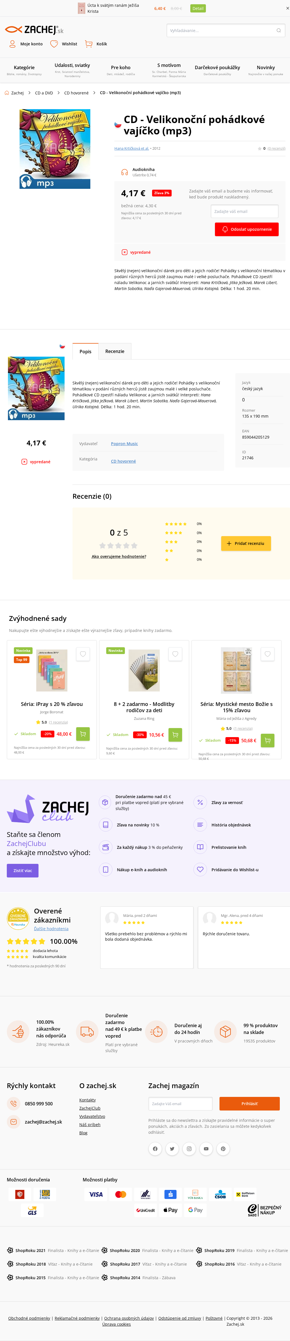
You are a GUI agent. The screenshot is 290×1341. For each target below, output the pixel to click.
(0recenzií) (276, 148)
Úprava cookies (116, 1324)
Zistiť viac (23, 870)
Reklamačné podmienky (77, 1318)
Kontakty (87, 1100)
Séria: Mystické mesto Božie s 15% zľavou (237, 707)
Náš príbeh (90, 1124)
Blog (83, 1132)
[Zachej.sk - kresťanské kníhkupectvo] (34, 30)
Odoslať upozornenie (251, 229)
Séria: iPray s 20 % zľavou (52, 704)
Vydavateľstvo (92, 1116)
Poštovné (214, 1318)
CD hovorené (76, 93)
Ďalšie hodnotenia (51, 928)
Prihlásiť (250, 1103)
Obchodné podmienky (29, 1318)
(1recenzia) (58, 722)
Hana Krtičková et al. (131, 148)
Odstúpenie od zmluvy (179, 1318)
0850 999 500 (39, 1104)
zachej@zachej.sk (43, 1122)
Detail (198, 8)
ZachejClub (90, 1108)
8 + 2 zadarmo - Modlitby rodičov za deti (144, 707)
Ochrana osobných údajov (129, 1318)
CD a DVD (44, 93)
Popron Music (124, 443)
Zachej (17, 93)
